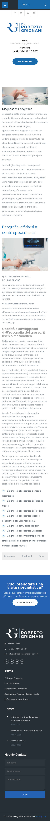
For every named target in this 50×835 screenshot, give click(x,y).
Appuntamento (25, 61)
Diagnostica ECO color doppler (23, 525)
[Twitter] (12, 661)
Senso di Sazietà (18, 740)
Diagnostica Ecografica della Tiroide (26, 510)
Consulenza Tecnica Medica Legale (22, 694)
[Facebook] (7, 661)
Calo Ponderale (12, 683)
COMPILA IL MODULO (25, 602)
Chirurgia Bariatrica (14, 678)
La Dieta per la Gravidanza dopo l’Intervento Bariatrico (25, 719)
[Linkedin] (17, 661)
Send (25, 794)
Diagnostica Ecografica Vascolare (24, 530)
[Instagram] (22, 661)
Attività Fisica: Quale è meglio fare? (26, 730)
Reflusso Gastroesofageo (17, 699)
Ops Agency (40, 816)
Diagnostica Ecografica (16, 688)
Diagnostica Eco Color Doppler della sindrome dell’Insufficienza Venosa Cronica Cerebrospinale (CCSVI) (24, 540)
